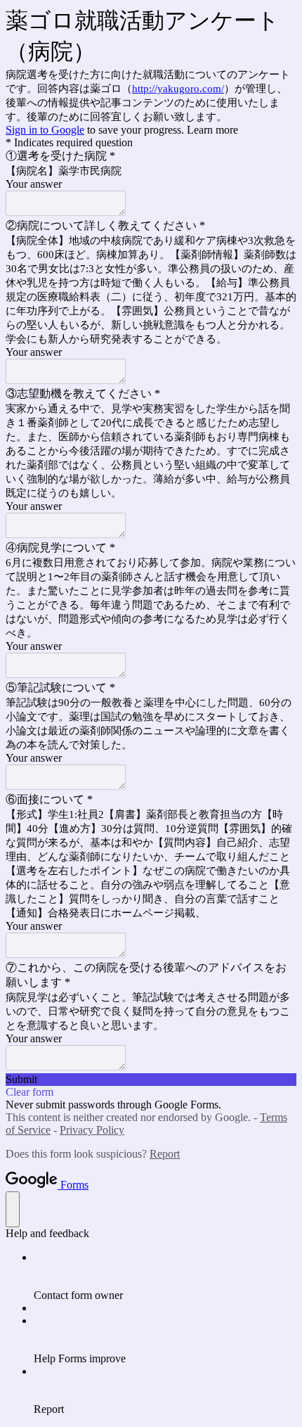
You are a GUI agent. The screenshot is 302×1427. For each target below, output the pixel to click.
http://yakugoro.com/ (178, 88)
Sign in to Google (45, 130)
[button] (151, 1079)
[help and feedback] (13, 1209)
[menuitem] (165, 1276)
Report (165, 1154)
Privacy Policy (92, 1130)
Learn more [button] (212, 130)
